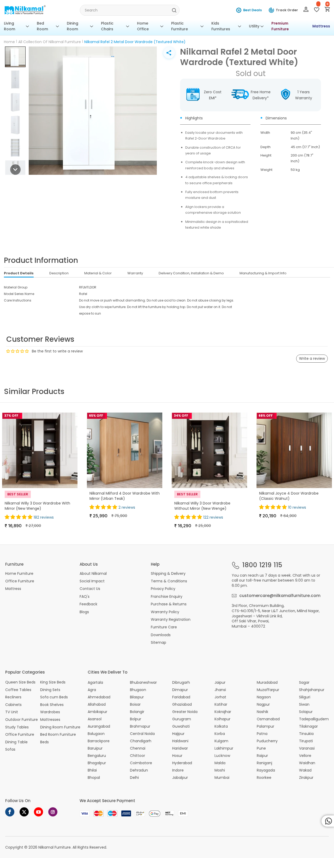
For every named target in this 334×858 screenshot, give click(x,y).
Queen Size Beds (20, 682)
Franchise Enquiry (166, 596)
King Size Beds (52, 682)
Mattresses (50, 719)
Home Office (143, 26)
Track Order (287, 10)
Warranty (135, 273)
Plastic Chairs (107, 26)
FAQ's (85, 596)
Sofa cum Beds (54, 697)
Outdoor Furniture (21, 719)
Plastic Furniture (179, 26)
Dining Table (16, 742)
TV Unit (11, 712)
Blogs (84, 611)
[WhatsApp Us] (327, 821)
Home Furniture (19, 573)
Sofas (10, 749)
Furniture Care (164, 627)
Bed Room (42, 26)
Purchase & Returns (169, 604)
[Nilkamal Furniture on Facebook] (9, 811)
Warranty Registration (170, 619)
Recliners (13, 697)
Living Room (9, 26)
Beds (44, 742)
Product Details (19, 273)
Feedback (88, 604)
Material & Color (98, 273)
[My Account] (306, 10)
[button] (15, 57)
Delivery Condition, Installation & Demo (191, 273)
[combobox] (129, 10)
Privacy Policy (163, 588)
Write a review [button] (312, 358)
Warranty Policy (165, 611)
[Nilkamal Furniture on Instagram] (52, 811)
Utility (254, 26)
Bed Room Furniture (58, 734)
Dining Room (72, 26)
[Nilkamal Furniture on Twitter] (24, 811)
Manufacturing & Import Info (263, 273)
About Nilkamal (93, 573)
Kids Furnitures (220, 26)
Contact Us (90, 588)
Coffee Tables (18, 689)
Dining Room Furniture (60, 727)
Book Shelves (52, 704)
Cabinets (13, 704)
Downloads (161, 634)
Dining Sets (50, 689)
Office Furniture (19, 581)
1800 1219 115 (262, 565)
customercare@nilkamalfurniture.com (279, 596)
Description (59, 273)
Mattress (321, 26)
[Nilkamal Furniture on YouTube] (38, 811)
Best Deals (252, 10)
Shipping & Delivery (168, 573)
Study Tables (17, 727)
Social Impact (92, 581)
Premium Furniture (280, 26)
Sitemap (158, 642)
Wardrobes (50, 712)
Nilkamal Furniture (54, 847)
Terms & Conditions (169, 581)
